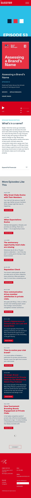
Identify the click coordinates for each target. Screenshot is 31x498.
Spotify (4, 92)
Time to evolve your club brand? (15, 351)
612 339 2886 (20, 470)
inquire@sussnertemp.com (23, 476)
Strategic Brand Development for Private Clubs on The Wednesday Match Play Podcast (15, 378)
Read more (8, 210)
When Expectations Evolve (12, 220)
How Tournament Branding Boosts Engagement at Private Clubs (14, 409)
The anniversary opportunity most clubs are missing (14, 244)
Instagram (4, 484)
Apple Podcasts (15, 92)
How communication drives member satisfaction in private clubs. (14, 295)
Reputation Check (12, 269)
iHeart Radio (6, 96)
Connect (15, 447)
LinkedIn (4, 482)
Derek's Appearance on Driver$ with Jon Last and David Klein (15, 323)
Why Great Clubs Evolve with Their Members (15, 195)
